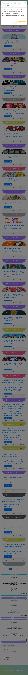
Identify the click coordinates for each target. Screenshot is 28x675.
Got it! (15, 23)
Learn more (22, 23)
